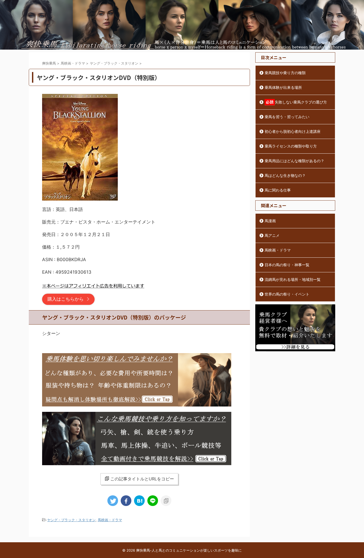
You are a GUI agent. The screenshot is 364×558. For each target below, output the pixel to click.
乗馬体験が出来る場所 (283, 87)
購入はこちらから (65, 299)
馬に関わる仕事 (278, 190)
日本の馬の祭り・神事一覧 (287, 264)
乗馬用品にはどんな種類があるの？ (294, 160)
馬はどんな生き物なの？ (285, 175)
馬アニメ (272, 235)
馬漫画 (270, 220)
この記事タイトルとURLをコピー (142, 478)
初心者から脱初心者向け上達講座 (293, 131)
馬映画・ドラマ (110, 520)
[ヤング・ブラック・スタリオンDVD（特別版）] (139, 500)
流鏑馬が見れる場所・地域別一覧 (293, 279)
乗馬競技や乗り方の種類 (285, 72)
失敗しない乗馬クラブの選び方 (301, 102)
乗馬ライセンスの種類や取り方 (291, 146)
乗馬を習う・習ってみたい (287, 116)
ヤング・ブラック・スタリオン (71, 520)
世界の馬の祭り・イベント (287, 294)
